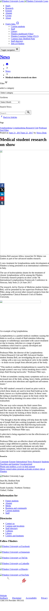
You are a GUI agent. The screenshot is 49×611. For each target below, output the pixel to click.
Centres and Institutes (14, 536)
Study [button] (7, 6)
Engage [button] (8, 11)
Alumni (8, 503)
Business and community (16, 508)
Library (14, 31)
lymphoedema (6, 128)
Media (8, 506)
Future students (12, 501)
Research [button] (9, 8)
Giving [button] (8, 15)
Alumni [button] (8, 13)
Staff (13, 29)
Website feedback (4, 596)
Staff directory (17, 41)
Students (45, 461)
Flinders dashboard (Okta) (22, 34)
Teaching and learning (9, 464)
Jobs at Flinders (17, 43)
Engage (12, 461)
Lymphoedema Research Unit (25, 128)
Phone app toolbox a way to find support (17, 466)
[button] (12, 24)
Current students (18, 26)
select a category (7, 88)
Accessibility (31, 598)
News (5, 56)
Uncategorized (26, 464)
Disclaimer (16, 598)
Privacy (44, 598)
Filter (2, 83)
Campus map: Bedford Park (23, 39)
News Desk (41, 133)
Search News (5, 107)
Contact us (10, 523)
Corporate (4, 461)
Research (37, 461)
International (21, 461)
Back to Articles (8, 117)
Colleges (9, 531)
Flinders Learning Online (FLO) (25, 36)
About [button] (8, 18)
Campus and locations (14, 526)
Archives (4, 97)
